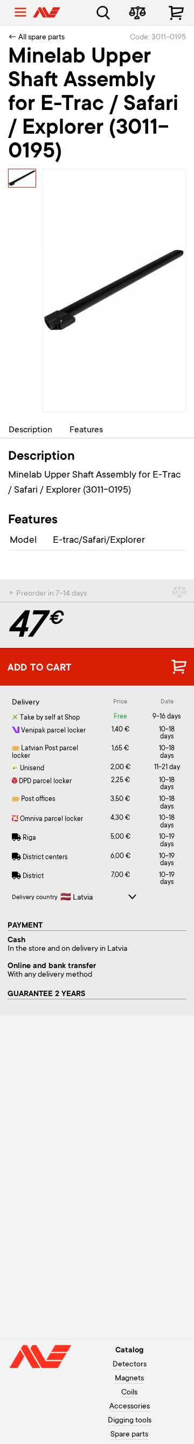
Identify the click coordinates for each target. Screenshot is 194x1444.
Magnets (129, 1378)
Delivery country (35, 897)
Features (86, 430)
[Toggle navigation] (20, 12)
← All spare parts (36, 37)
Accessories (129, 1406)
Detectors (130, 1364)
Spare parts (129, 1435)
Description (30, 430)
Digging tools (129, 1421)
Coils (129, 1392)
